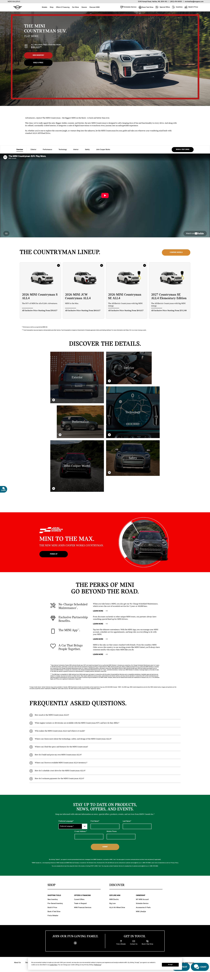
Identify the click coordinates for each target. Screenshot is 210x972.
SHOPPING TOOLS (54, 895)
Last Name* (127, 821)
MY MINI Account (142, 899)
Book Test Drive (147, 7)
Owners (84, 7)
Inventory (178, 7)
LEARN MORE (98, 611)
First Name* (95, 821)
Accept (170, 964)
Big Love (112, 903)
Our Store (75, 7)
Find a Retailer (53, 916)
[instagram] (75, 943)
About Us (17, 962)
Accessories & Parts (143, 907)
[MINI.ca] (16, 7)
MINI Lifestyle (141, 911)
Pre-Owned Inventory (55, 903)
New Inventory (53, 899)
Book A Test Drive (54, 911)
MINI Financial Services (82, 907)
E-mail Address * (81, 831)
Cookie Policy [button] (53, 965)
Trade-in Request (80, 903)
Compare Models (176, 252)
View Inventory (38, 55)
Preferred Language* (66, 821)
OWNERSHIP (140, 895)
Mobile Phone (112, 831)
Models (44, 7)
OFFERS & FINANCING (82, 895)
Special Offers (164, 7)
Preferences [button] (97, 965)
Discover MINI (94, 7)
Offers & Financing (62, 7)
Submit (105, 847)
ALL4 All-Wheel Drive (117, 907)
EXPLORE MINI (114, 895)
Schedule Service (129, 7)
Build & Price (193, 7)
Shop (51, 7)
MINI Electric (114, 899)
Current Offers (79, 899)
